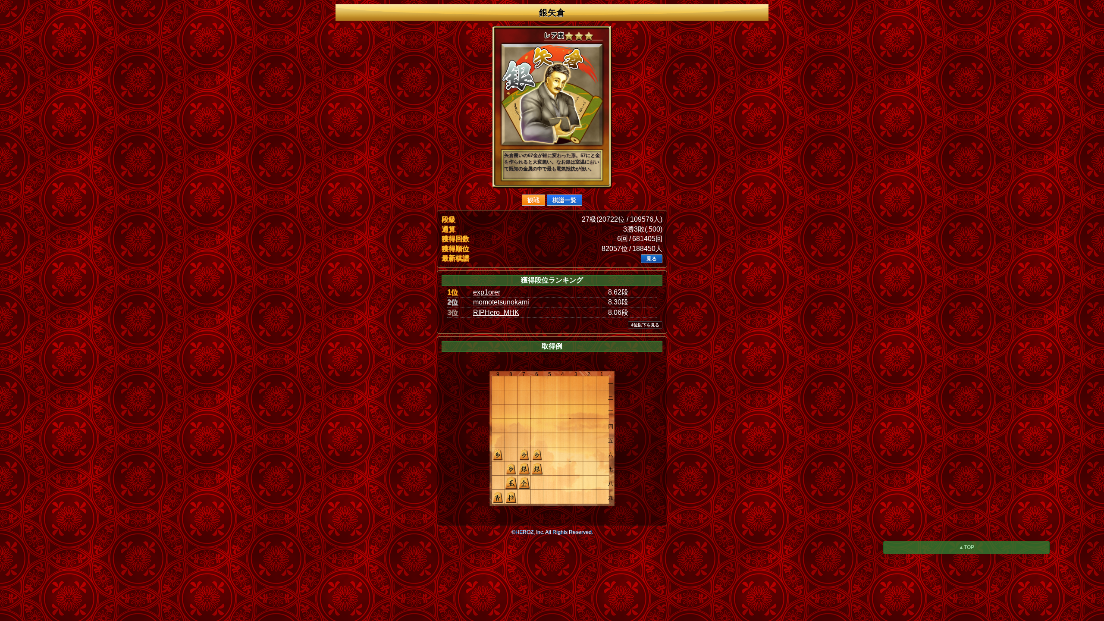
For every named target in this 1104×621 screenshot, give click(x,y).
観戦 (533, 200)
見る (651, 259)
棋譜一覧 (564, 200)
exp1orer (486, 292)
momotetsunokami (501, 302)
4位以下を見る (645, 325)
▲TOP (966, 547)
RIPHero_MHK (496, 312)
